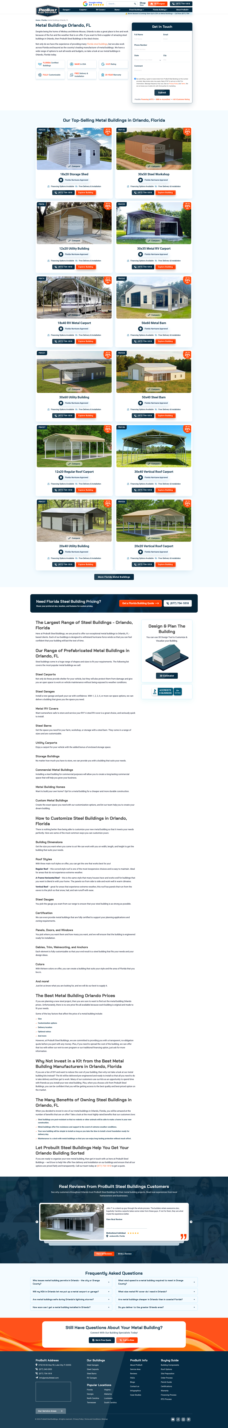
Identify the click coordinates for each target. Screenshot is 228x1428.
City (164, 55)
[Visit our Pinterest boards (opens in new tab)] (189, 1419)
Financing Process (168, 1395)
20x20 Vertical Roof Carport (153, 546)
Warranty (165, 1391)
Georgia (90, 1394)
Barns (117, 10)
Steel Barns (91, 1373)
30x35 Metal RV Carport (154, 248)
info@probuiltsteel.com (49, 1378)
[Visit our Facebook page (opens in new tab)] (178, 1419)
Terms (183, 84)
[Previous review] (37, 1222)
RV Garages (92, 1378)
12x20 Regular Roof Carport (74, 471)
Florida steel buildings (97, 44)
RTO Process (166, 1399)
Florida (44, 20)
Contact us (134, 1386)
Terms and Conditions (93, 1419)
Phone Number (140, 45)
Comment (138, 66)
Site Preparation (167, 1373)
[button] (93, 3)
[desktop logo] (47, 11)
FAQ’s (132, 1378)
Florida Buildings (159, 10)
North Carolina (93, 1398)
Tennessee (91, 1402)
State (136, 55)
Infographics (135, 1391)
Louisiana (108, 1398)
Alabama (108, 1394)
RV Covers (100, 10)
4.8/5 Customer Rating (181, 99)
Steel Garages (93, 1365)
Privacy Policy (173, 84)
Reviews (133, 1373)
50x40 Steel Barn (154, 397)
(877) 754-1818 (107, 13)
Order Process (167, 1378)
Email (165, 34)
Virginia (107, 1390)
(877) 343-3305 (45, 1369)
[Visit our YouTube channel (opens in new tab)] (173, 1419)
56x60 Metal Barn (154, 323)
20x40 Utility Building (74, 546)
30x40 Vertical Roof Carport (153, 471)
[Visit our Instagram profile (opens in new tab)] (183, 1419)
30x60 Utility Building (74, 397)
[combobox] (147, 60)
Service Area (135, 1369)
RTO (152, 99)
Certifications (166, 1386)
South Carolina (110, 1402)
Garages (66, 10)
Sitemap (105, 1419)
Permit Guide (166, 1382)
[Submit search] (135, 3)
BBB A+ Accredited (163, 99)
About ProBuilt (182, 10)
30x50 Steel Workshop (153, 174)
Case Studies (135, 1395)
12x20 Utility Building (74, 248)
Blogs (132, 1382)
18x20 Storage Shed (74, 174)
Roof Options (166, 1369)
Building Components (170, 1365)
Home (38, 20)
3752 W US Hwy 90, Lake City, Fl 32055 (54, 1365)
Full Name (138, 34)
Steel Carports (93, 1369)
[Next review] (191, 1222)
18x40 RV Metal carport (74, 323)
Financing (145, 99)
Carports (82, 10)
